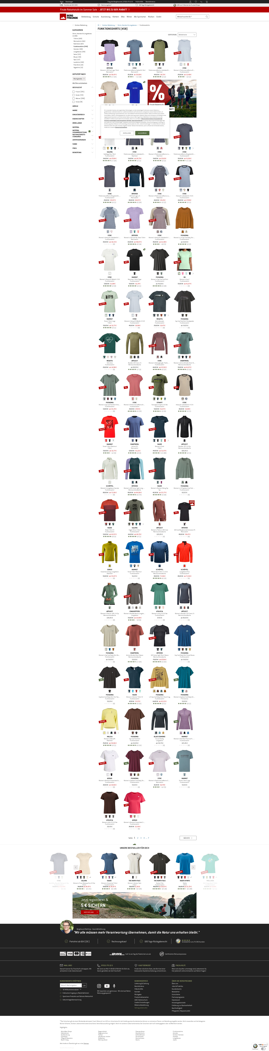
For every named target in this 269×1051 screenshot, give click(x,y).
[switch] (263, 1048)
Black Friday (65, 1040)
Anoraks (175, 1033)
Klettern (116, 16)
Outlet (158, 16)
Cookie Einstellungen (141, 1002)
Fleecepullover (140, 1031)
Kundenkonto (176, 989)
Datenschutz (143, 1000)
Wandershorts (140, 1033)
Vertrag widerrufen (140, 1008)
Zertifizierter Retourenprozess (175, 954)
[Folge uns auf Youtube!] (108, 986)
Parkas (100, 1035)
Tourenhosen (140, 1036)
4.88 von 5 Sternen (188, 5)
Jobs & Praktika (177, 986)
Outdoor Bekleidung (108, 25)
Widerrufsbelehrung (141, 1005)
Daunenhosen (140, 1038)
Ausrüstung (105, 16)
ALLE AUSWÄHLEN (142, 133)
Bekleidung (86, 16)
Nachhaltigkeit (177, 1008)
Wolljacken (101, 1038)
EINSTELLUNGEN (127, 133)
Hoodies (175, 1036)
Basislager (69, 2)
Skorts (138, 1040)
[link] (83, 25)
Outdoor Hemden (178, 1035)
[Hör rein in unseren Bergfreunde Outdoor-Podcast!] (115, 986)
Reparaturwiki (185, 1011)
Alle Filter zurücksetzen (80, 83)
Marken (151, 16)
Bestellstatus (139, 986)
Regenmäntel (102, 1031)
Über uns (175, 983)
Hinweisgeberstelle (178, 1003)
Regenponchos (103, 1033)
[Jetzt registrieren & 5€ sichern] (134, 905)
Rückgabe (137, 994)
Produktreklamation (141, 997)
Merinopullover (102, 1040)
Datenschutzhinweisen (121, 127)
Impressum (176, 1000)
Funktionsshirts (178, 1031)
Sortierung (172, 35)
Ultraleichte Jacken (104, 1036)
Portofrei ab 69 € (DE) (71, 5)
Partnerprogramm (178, 997)
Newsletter (176, 992)
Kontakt (137, 992)
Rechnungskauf (106, 5)
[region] (135, 122)
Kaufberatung (65, 1035)
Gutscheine (176, 994)
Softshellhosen (140, 1035)
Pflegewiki (175, 1011)
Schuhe (96, 16)
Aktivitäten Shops (66, 1031)
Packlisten (64, 1036)
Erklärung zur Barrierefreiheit (182, 1005)
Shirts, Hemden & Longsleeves (127, 25)
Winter (129, 16)
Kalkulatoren (65, 1033)
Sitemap (86, 1043)
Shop (61, 2)
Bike (123, 16)
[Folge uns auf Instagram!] (100, 986)
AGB (136, 1000)
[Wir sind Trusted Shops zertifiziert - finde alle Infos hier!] (178, 941)
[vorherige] (126, 64)
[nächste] (143, 64)
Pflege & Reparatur (67, 1038)
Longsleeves (177, 1038)
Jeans (175, 1040)
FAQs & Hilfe (138, 989)
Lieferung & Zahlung (141, 983)
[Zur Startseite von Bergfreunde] (69, 17)
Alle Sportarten (140, 16)
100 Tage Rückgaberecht (146, 5)
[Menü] (267, 1044)
